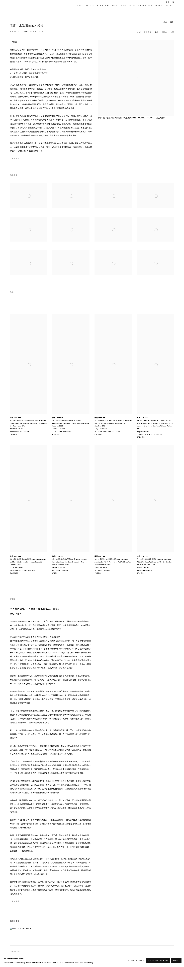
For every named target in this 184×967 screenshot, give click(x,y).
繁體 (167, 2)
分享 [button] (172, 32)
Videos (158, 6)
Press (132, 6)
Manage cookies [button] (15, 951)
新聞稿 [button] (164, 32)
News (123, 6)
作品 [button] (156, 32)
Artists (90, 6)
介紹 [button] (139, 32)
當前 (165, 22)
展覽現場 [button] (147, 32)
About (80, 6)
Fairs (115, 6)
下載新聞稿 (14, 158)
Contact (169, 6)
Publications (145, 6)
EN (173, 2)
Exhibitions (103, 6)
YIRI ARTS (21, 5)
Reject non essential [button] (158, 960)
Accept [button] (176, 960)
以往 (172, 22)
